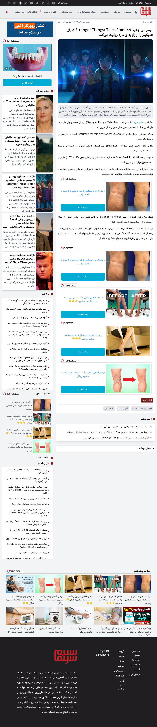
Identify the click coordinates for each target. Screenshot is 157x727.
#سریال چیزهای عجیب (142, 408)
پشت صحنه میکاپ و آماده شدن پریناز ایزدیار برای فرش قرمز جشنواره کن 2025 (28, 368)
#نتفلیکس (109, 408)
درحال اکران (123, 3)
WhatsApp (64, 22)
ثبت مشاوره (83, 207)
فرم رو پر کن (27, 82)
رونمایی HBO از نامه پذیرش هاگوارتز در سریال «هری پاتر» (27, 471)
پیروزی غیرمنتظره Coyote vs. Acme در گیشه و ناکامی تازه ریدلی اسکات (26, 523)
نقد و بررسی (50, 12)
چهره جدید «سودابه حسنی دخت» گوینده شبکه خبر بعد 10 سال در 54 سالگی (27, 302)
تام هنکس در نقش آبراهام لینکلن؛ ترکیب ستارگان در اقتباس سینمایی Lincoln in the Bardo (28, 513)
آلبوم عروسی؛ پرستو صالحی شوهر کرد (31, 383)
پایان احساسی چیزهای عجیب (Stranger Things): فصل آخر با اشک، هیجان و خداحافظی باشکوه (108, 432)
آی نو (122, 681)
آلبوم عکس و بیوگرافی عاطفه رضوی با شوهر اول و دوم (26, 311)
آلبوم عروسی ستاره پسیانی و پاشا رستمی (30, 317)
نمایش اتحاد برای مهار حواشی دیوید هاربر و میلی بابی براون (124, 426)
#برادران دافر (123, 408)
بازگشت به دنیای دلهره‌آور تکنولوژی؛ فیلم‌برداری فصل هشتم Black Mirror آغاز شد (20, 259)
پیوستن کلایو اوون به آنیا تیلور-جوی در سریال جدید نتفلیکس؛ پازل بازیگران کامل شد (19, 141)
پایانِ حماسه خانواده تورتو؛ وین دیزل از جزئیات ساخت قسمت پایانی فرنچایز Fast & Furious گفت (27, 490)
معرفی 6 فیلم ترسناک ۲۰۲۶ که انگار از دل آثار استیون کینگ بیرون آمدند (28, 532)
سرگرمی (105, 12)
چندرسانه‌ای (67, 12)
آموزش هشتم (121, 687)
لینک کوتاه (147, 400)
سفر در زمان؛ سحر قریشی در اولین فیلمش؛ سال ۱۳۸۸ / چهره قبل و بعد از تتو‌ (26, 325)
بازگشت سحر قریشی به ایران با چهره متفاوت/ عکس (28, 351)
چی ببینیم (19, 12)
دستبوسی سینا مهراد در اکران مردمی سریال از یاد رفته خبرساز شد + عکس (26, 376)
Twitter (59, 22)
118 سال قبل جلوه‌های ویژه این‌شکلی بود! (29, 504)
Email (67, 22)
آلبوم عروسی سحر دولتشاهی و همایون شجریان (27, 343)
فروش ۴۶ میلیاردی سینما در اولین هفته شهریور (26, 538)
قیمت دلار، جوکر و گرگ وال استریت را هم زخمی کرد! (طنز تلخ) (27, 480)
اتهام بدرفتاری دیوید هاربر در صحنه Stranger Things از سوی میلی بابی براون (116, 438)
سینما (128, 12)
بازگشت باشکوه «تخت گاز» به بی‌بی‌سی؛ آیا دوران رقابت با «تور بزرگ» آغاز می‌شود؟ (26, 546)
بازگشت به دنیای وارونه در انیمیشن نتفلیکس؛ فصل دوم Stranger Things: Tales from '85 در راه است (20, 182)
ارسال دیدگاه (145, 449)
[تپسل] (62, 178)
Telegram (62, 22)
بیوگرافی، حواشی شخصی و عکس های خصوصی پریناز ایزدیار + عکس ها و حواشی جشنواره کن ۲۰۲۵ (27, 335)
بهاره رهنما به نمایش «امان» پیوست (31, 552)
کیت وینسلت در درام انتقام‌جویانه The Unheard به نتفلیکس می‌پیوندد (19, 101)
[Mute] (10, 68)
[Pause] (6, 68)
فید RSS (120, 676)
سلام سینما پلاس (87, 12)
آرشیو (131, 3)
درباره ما (148, 3)
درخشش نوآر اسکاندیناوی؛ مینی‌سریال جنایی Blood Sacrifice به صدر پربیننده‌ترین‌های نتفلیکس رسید (19, 221)
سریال (117, 12)
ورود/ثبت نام (62, 3)
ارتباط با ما (139, 3)
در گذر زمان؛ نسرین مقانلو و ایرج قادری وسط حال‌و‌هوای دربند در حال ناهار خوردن (28, 359)
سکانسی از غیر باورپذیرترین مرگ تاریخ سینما (28, 498)
